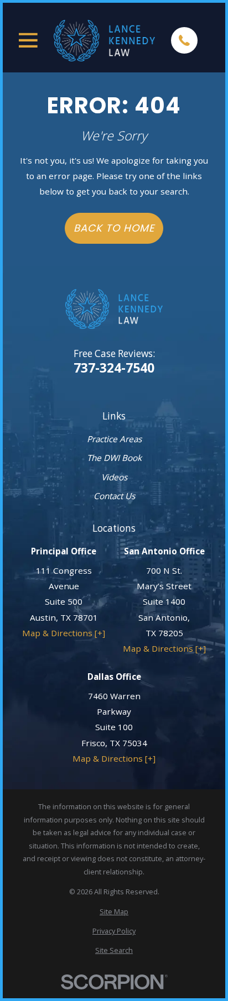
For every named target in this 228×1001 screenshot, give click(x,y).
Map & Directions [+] (63, 632)
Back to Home (114, 228)
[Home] (104, 40)
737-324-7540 (114, 367)
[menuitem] (114, 912)
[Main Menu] (28, 40)
